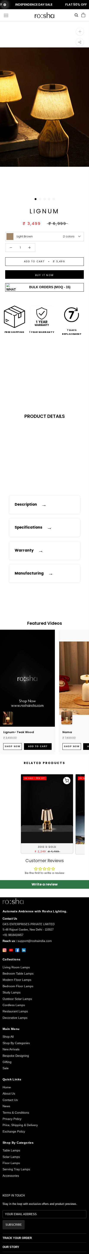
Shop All (8, 1036)
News (6, 1106)
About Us (9, 1093)
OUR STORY (11, 1247)
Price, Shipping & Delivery (20, 1125)
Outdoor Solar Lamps (17, 999)
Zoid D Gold (47, 847)
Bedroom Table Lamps (18, 973)
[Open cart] (83, 15)
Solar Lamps (11, 1156)
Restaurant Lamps (15, 1011)
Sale (6, 1068)
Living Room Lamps (16, 967)
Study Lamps (12, 992)
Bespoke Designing (16, 1055)
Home (7, 1087)
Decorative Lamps (15, 1017)
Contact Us (10, 1100)
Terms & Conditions (16, 1112)
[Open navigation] (6, 15)
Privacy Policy (12, 1119)
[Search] (76, 15)
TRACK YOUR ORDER (17, 1238)
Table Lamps (11, 1150)
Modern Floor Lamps (17, 979)
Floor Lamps (11, 1163)
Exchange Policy (14, 1131)
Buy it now (44, 275)
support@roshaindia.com (34, 941)
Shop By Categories (16, 1043)
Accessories (11, 1175)
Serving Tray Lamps (16, 1169)
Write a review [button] (45, 884)
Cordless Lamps (14, 1005)
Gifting (7, 1062)
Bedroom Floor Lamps (18, 986)
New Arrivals (11, 1049)
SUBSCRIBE (13, 1224)
